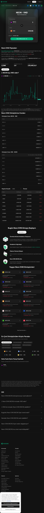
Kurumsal (17, 478)
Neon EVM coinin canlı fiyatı (7, 50)
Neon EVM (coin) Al (21, 38)
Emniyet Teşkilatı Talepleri (6, 471)
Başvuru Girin (3, 481)
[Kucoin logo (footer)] (5, 444)
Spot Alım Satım (18, 454)
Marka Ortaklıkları (4, 457)
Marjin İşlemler (17, 457)
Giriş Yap (29, 1)
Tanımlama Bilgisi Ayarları (10, 509)
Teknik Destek (4, 483)
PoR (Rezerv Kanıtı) (5, 461)
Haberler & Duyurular (5, 455)
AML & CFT (3, 469)
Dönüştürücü (17, 461)
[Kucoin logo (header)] (4, 1)
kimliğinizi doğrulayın (36, 247)
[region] (10, 502)
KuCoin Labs (3, 458)
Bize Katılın (3, 452)
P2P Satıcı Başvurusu (19, 481)
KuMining (17, 458)
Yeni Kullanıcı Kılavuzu (5, 478)
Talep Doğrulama (4, 484)
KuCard (16, 452)
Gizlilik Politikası (4, 466)
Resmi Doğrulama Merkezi (6, 486)
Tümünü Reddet (10, 506)
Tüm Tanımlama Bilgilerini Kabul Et (10, 503)
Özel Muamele (4, 487)
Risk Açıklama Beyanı (5, 468)
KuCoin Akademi (18, 460)
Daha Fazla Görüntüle (21, 330)
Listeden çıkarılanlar (5, 489)
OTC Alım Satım (18, 463)
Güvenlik (3, 463)
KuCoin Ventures (4, 460)
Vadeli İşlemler (17, 455)
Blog (2, 454)
